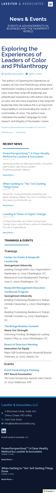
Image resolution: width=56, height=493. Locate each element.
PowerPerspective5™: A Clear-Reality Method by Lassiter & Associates (26, 155)
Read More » (9, 175)
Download (21, 132)
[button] (50, 4)
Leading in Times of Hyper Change (24, 214)
